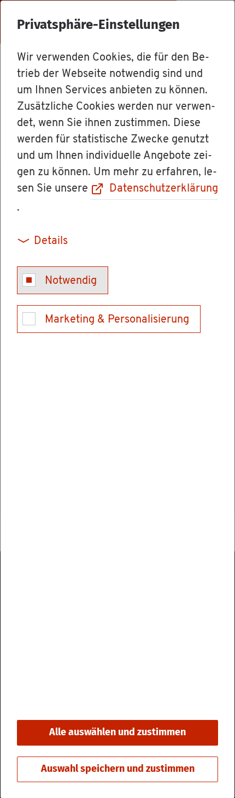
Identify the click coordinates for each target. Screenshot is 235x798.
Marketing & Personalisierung (117, 319)
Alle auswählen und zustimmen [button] (117, 732)
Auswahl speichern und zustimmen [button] (118, 769)
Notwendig (71, 281)
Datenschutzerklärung (163, 188)
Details (51, 241)
